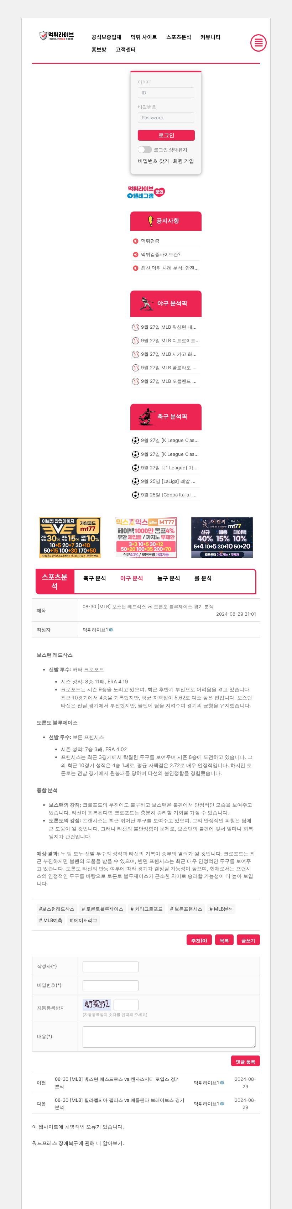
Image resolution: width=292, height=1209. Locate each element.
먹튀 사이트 (144, 37)
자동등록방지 (51, 1008)
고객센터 (126, 49)
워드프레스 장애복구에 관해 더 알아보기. (78, 1143)
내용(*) (44, 1036)
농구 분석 (168, 578)
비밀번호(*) (49, 985)
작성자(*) (47, 966)
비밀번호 (147, 107)
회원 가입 (183, 161)
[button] (95, 629)
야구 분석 (131, 578)
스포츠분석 (178, 37)
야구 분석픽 (172, 303)
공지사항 (167, 220)
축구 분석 (94, 578)
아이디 (145, 82)
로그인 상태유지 (170, 149)
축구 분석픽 (172, 416)
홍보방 (99, 49)
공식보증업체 (106, 37)
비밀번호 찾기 (153, 161)
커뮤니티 (210, 37)
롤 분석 (203, 578)
